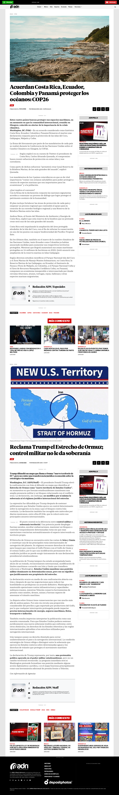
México (81, 173)
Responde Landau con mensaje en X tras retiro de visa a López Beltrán (25, 350)
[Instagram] (13, 780)
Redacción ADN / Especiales (49, 287)
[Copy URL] (107, 109)
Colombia (22, 313)
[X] (103, 109)
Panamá (56, 313)
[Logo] (15, 7)
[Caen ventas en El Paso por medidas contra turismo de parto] (59, 335)
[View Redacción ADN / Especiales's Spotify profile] (29, 300)
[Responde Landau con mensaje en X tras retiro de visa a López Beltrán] (25, 335)
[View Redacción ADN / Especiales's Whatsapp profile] (29, 295)
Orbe (15, 14)
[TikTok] (24, 780)
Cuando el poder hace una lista (93, 230)
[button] (104, 7)
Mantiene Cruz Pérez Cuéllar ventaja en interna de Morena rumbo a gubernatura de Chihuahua (92, 146)
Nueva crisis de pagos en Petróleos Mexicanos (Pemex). (92, 241)
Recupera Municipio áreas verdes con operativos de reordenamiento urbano (90, 191)
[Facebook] (99, 109)
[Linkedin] (16, 780)
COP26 (29, 313)
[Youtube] (30, 780)
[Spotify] (21, 780)
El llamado (84, 221)
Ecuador (45, 313)
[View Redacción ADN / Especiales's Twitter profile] (29, 291)
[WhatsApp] (94, 109)
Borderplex (83, 188)
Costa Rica (36, 313)
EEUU (50, 313)
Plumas (81, 219)
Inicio (11, 14)
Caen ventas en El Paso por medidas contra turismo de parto (59, 349)
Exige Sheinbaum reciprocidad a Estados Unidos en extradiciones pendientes (93, 177)
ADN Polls (82, 141)
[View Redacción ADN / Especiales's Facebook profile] (29, 286)
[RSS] (19, 780)
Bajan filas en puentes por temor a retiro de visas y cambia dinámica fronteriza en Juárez (93, 350)
